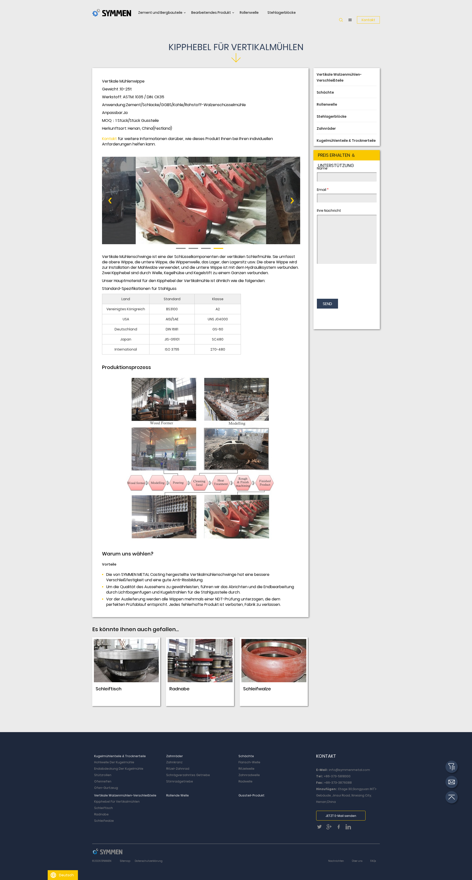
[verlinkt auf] (349, 828)
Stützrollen (102, 775)
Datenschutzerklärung (148, 861)
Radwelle (245, 781)
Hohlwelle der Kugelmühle (114, 762)
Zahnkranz (174, 762)
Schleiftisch (103, 808)
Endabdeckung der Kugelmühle (118, 768)
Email (323, 189)
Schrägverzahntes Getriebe (188, 775)
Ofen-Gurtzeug (106, 788)
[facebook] (340, 828)
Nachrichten (336, 861)
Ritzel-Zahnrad (177, 768)
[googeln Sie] (330, 828)
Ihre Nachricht (329, 210)
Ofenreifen (102, 781)
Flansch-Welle (249, 762)
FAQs (373, 861)
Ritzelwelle (246, 768)
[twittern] (321, 828)
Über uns (357, 861)
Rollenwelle (249, 12)
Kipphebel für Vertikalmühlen (117, 801)
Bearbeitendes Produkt (211, 12)
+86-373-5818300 (337, 776)
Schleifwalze (104, 821)
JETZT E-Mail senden (340, 816)
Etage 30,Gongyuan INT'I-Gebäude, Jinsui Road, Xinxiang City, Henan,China (346, 795)
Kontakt (368, 19)
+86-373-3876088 (338, 783)
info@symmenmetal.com (349, 770)
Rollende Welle (177, 795)
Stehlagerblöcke (281, 12)
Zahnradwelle (249, 775)
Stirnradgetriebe (179, 781)
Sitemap (125, 861)
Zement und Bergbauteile (160, 12)
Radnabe (101, 814)
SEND (327, 304)
